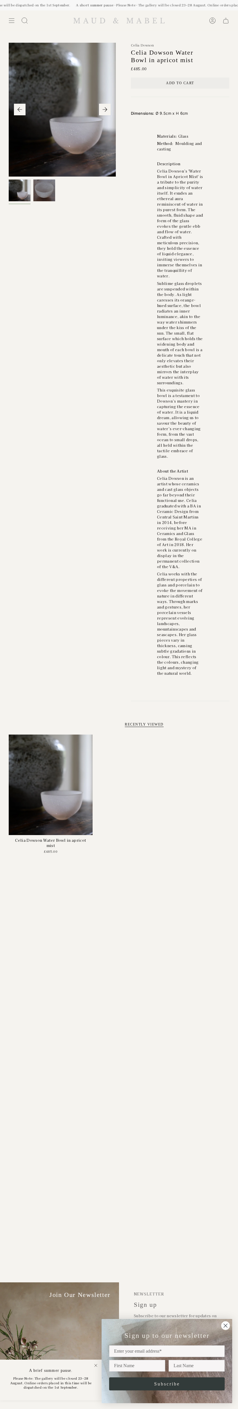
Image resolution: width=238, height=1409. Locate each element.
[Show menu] (11, 20)
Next (105, 109)
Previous (20, 109)
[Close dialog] (225, 1325)
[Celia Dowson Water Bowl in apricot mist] (51, 785)
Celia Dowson (142, 45)
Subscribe (167, 1383)
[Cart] (225, 20)
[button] (24, 20)
